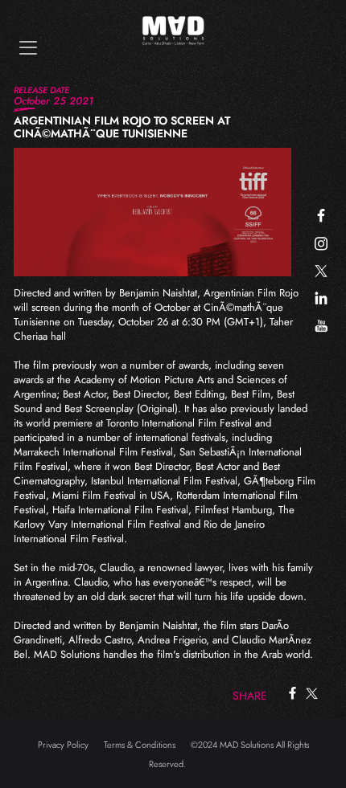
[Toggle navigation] (28, 48)
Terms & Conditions (139, 744)
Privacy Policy (63, 744)
